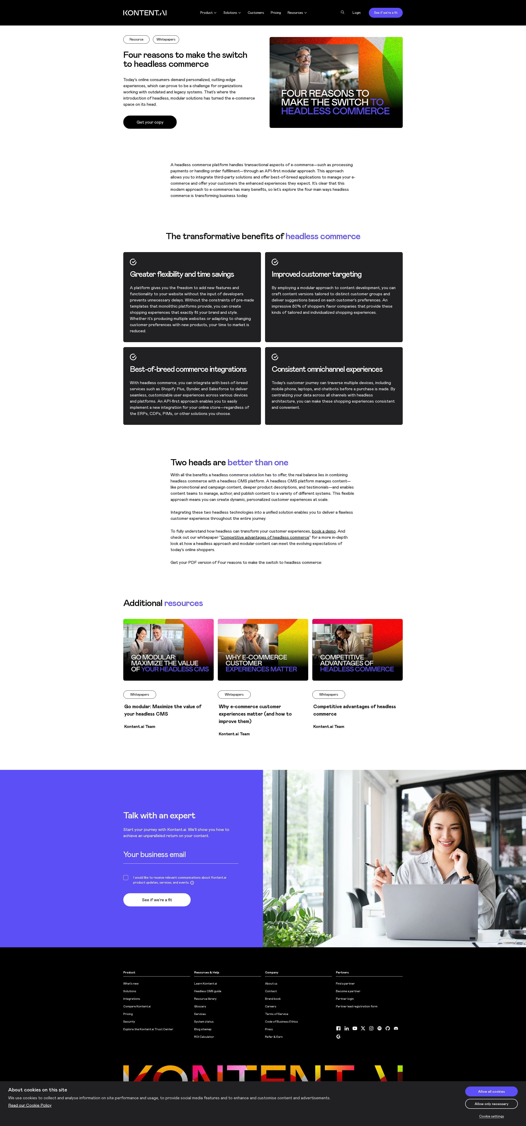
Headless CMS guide (207, 991)
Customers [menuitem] (256, 12)
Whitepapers (166, 39)
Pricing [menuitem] (276, 12)
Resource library (205, 999)
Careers (270, 1006)
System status (204, 1021)
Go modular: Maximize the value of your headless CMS (162, 710)
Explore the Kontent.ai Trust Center (148, 1029)
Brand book (273, 999)
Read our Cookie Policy (30, 1105)
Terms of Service (276, 1014)
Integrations (131, 999)
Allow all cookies (491, 1091)
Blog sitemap (202, 1029)
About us (271, 983)
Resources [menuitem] (295, 12)
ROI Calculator (204, 1037)
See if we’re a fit (386, 12)
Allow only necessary (492, 1104)
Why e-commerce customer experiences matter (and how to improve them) (255, 714)
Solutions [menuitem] (230, 12)
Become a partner (348, 991)
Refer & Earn (274, 1037)
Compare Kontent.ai (137, 1006)
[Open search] (342, 12)
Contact (271, 991)
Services (200, 1014)
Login (356, 12)
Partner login (345, 999)
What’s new (130, 983)
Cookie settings (491, 1116)
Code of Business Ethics (281, 1021)
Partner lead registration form (356, 1006)
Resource (136, 39)
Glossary (200, 1006)
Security (129, 1021)
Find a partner (345, 983)
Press (269, 1029)
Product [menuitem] (206, 12)
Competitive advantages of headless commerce (265, 537)
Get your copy (150, 122)
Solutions (129, 991)
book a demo (324, 531)
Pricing (128, 1014)
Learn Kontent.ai (205, 983)
